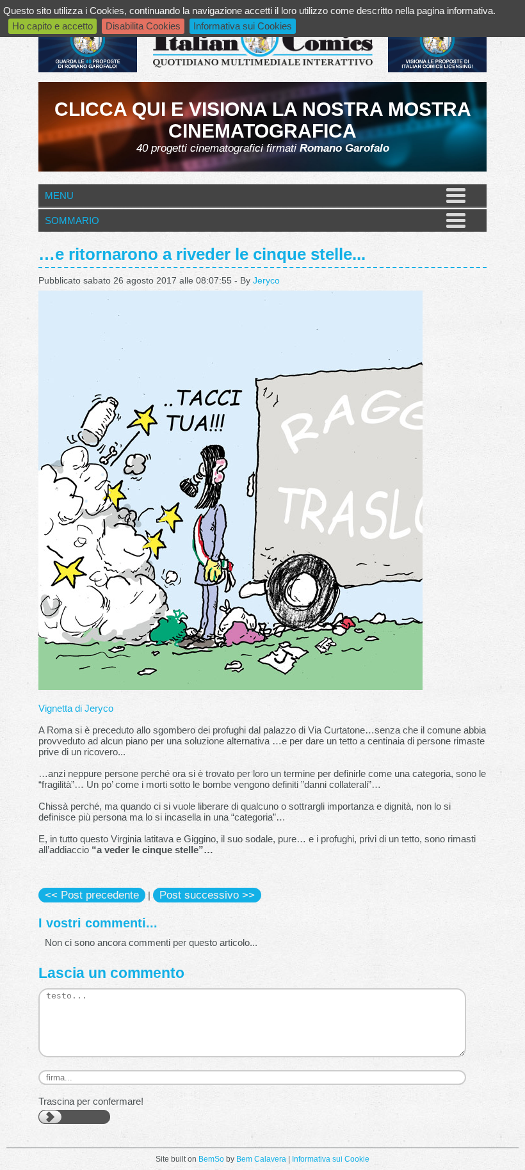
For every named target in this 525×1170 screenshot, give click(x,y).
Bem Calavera (261, 1159)
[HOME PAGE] (262, 44)
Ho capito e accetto (52, 25)
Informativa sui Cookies (242, 25)
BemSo (211, 1159)
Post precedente (92, 895)
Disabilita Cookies (143, 25)
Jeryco (266, 280)
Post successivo (207, 895)
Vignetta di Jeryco (75, 708)
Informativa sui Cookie (330, 1159)
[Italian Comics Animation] (87, 68)
